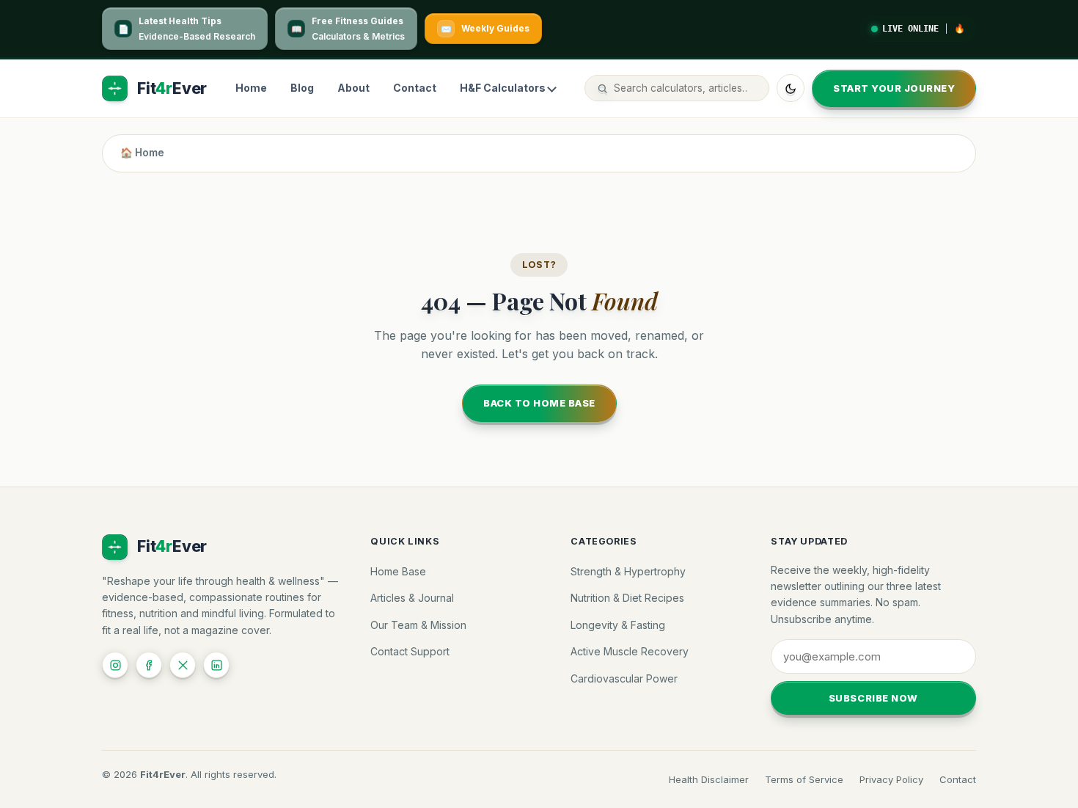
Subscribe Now (873, 698)
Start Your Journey (894, 88)
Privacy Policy (891, 779)
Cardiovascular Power (624, 678)
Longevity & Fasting (618, 625)
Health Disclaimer (709, 779)
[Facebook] (149, 665)
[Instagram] (115, 665)
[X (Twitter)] (182, 665)
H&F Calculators (503, 88)
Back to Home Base (539, 403)
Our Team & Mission (418, 625)
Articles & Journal (412, 598)
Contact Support (410, 651)
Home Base (398, 571)
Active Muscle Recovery (630, 651)
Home (251, 88)
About (353, 88)
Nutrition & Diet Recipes (627, 598)
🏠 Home (142, 153)
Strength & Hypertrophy (628, 571)
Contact (414, 88)
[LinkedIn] (216, 665)
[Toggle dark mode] (790, 89)
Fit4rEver (163, 774)
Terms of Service (804, 779)
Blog (302, 88)
